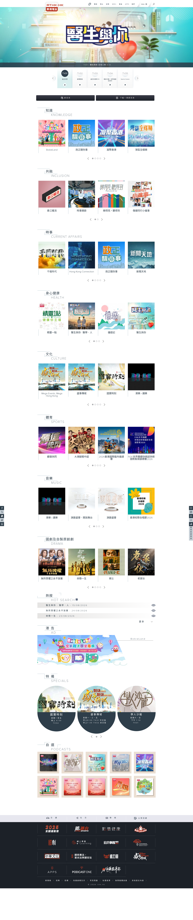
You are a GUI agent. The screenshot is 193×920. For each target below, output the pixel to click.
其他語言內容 (138, 880)
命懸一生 (81, 578)
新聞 (107, 5)
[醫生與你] (96, 763)
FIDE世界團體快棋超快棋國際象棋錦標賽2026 (141, 458)
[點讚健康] (111, 829)
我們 (132, 5)
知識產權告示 (79, 880)
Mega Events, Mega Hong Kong (51, 394)
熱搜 (49, 596)
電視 (94, 5)
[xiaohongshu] (191, 520)
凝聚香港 (111, 149)
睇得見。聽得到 (111, 210)
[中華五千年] (111, 870)
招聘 (58, 880)
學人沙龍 (136, 714)
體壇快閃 (52, 456)
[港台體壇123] (48, 763)
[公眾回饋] (135, 818)
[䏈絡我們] (107, 818)
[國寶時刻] (56, 699)
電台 (101, 5)
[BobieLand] (96, 652)
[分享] (77, 818)
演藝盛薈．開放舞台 (81, 517)
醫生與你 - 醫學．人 (81, 332)
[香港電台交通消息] (48, 818)
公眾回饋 (142, 818)
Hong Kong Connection (81, 271)
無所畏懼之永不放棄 (52, 578)
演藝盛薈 (111, 517)
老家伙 (141, 578)
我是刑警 (65, 79)
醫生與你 (141, 332)
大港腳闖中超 (81, 456)
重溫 (120, 5)
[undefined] (89, 4)
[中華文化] (52, 856)
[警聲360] (120, 763)
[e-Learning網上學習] (81, 842)
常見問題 (94, 880)
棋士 (111, 578)
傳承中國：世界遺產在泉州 (110, 80)
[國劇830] (52, 842)
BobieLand (52, 149)
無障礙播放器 (121, 880)
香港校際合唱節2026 (141, 517)
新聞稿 (48, 880)
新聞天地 (141, 271)
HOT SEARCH (63, 600)
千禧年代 (52, 271)
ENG (142, 4)
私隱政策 (107, 880)
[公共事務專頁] (111, 842)
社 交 (83, 818)
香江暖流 (52, 210)
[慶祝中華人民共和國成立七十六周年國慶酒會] (72, 787)
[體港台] (81, 829)
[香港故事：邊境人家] (144, 787)
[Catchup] (77, 599)
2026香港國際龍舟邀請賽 (111, 458)
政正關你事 (82, 149)
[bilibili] (191, 516)
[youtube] (191, 508)
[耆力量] (111, 856)
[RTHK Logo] (53, 6)
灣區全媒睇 (141, 149)
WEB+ (114, 5)
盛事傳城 (81, 393)
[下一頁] (138, 78)
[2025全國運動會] (52, 829)
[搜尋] (153, 3)
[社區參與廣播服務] (141, 842)
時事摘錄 (81, 210)
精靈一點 (52, 332)
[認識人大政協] (120, 787)
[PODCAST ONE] (81, 870)
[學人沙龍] (136, 699)
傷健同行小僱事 (141, 210)
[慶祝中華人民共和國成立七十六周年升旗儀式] (96, 787)
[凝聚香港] (144, 763)
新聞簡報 (80, 79)
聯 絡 (113, 818)
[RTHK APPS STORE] (52, 870)
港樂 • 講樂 (141, 393)
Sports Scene (125, 79)
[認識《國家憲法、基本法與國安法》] (81, 856)
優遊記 (111, 332)
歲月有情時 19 (95, 79)
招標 (67, 880)
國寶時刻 (111, 393)
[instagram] (191, 512)
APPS (126, 5)
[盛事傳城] (96, 699)
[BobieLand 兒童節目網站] (141, 829)
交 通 (54, 818)
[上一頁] (53, 78)
